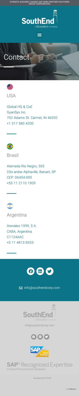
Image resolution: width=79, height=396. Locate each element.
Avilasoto (72, 389)
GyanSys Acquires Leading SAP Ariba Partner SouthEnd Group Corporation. (39, 3)
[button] (39, 35)
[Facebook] (30, 271)
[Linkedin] (40, 271)
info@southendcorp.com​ (39, 325)
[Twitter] (49, 271)
